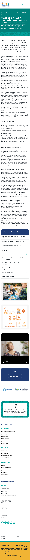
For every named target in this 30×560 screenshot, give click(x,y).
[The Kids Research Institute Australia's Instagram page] (5, 522)
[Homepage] (5, 4)
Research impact (18, 12)
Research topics (4, 443)
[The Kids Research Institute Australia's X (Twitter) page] (8, 522)
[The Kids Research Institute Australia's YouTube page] (11, 522)
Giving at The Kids (5, 451)
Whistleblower (4, 534)
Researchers (4, 469)
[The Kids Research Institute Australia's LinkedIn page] (14, 522)
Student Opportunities (6, 457)
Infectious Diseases (5, 434)
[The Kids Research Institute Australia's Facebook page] (2, 522)
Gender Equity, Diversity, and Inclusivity (9, 495)
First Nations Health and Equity (8, 431)
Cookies (3, 536)
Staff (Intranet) (4, 474)
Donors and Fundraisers (6, 467)
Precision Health (4, 436)
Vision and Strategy (5, 488)
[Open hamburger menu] (27, 4)
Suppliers (3, 470)
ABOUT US (3, 485)
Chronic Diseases (5, 433)
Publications (4, 491)
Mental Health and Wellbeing (7, 440)
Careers (17, 536)
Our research (9, 12)
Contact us (3, 458)
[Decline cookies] (23, 555)
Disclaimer (3, 531)
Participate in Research (6, 453)
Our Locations (4, 493)
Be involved (4, 447)
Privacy (17, 531)
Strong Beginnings (5, 438)
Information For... (6, 462)
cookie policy (5, 551)
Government (4, 472)
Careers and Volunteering (6, 455)
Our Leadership (4, 489)
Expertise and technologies (7, 441)
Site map (3, 538)
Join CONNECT (4, 450)
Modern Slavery (19, 534)
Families (3, 465)
